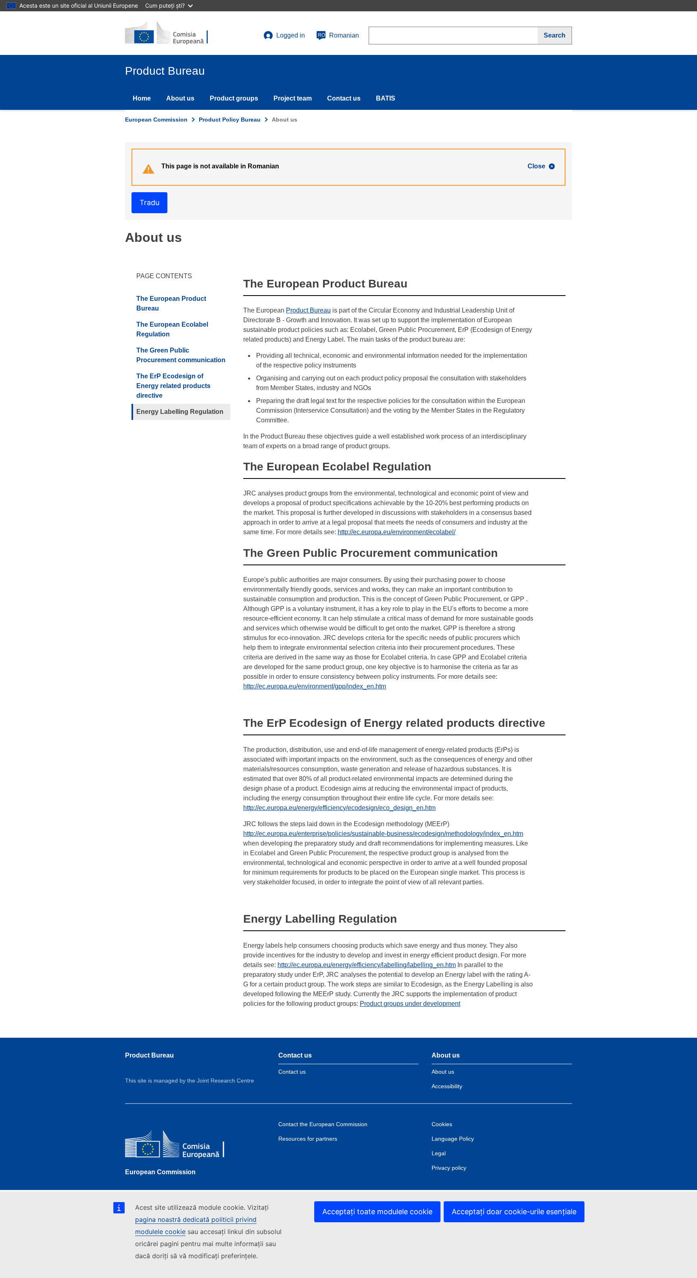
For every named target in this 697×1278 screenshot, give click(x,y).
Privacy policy (449, 1168)
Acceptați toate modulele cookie (377, 1211)
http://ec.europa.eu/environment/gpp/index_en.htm (314, 686)
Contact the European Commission (322, 1124)
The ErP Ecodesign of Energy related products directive (173, 386)
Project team (292, 98)
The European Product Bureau (171, 303)
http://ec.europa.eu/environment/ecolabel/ (396, 532)
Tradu (149, 202)
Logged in (290, 35)
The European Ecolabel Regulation (172, 329)
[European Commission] (183, 1145)
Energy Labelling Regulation (179, 411)
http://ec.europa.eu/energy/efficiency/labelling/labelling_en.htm (367, 964)
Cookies (442, 1124)
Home (142, 98)
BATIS (385, 98)
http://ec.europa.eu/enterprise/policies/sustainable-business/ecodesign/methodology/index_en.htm (383, 833)
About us (180, 98)
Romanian (338, 35)
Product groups (234, 98)
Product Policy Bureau (230, 119)
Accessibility (447, 1086)
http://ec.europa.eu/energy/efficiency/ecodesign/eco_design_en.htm (339, 807)
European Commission (156, 119)
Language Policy (453, 1138)
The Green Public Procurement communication (180, 355)
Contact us (344, 98)
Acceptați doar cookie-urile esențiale (514, 1211)
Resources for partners (307, 1138)
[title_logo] (174, 33)
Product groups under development (410, 1003)
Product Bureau (308, 310)
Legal (439, 1153)
